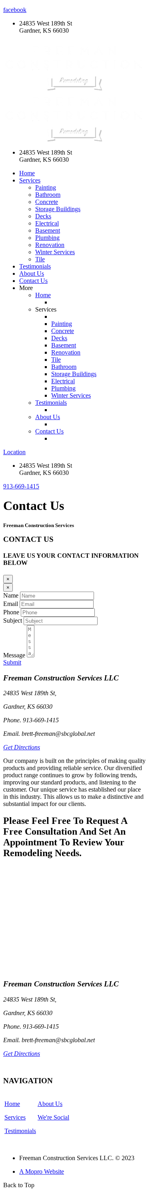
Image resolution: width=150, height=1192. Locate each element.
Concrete (46, 201)
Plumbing (47, 237)
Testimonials (35, 266)
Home (27, 173)
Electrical (47, 223)
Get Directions (21, 747)
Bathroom (47, 194)
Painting (45, 187)
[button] (21, 486)
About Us (31, 273)
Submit (12, 662)
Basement (47, 230)
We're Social (53, 1117)
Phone (11, 612)
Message (14, 655)
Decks (43, 216)
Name (10, 595)
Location (14, 452)
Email (10, 603)
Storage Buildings (57, 209)
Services (15, 1117)
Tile (40, 259)
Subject (12, 620)
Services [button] (29, 180)
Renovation (49, 244)
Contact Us (33, 280)
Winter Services (55, 252)
